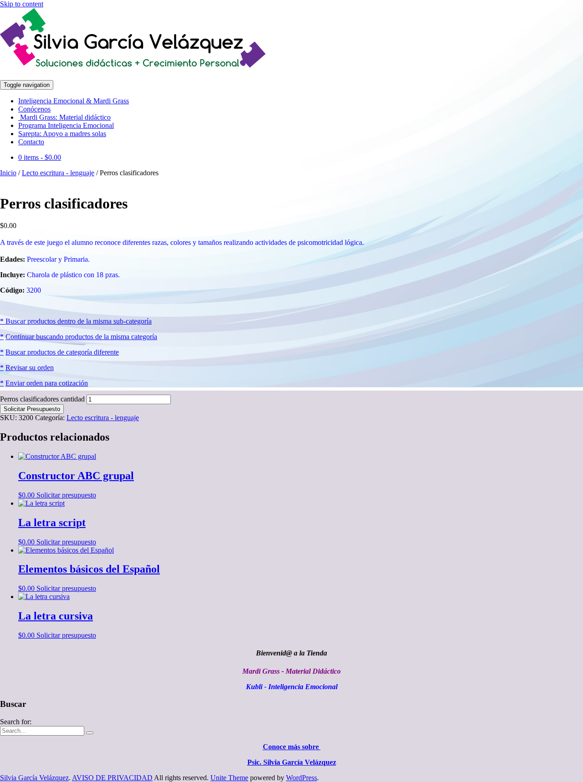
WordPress (301, 778)
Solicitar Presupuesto (32, 409)
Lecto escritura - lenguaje (58, 173)
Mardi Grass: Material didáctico (64, 117)
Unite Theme (229, 778)
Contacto (31, 142)
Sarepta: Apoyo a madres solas (62, 133)
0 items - (39, 157)
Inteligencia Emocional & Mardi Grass (73, 101)
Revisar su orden (29, 367)
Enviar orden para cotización (46, 383)
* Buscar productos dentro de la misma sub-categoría (76, 321)
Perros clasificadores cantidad (42, 399)
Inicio (8, 173)
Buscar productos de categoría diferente (62, 352)
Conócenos (34, 109)
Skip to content (21, 4)
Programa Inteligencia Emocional (66, 125)
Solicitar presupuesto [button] (66, 495)
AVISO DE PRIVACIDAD (112, 778)
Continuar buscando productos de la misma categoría (81, 336)
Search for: (15, 722)
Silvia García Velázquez (34, 778)
